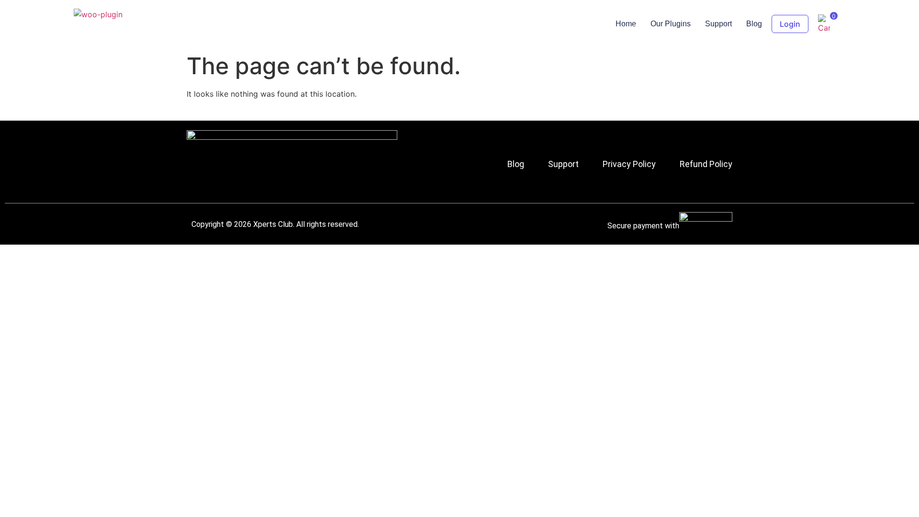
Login (790, 24)
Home (626, 24)
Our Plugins (670, 24)
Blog (754, 24)
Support (718, 24)
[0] (824, 28)
